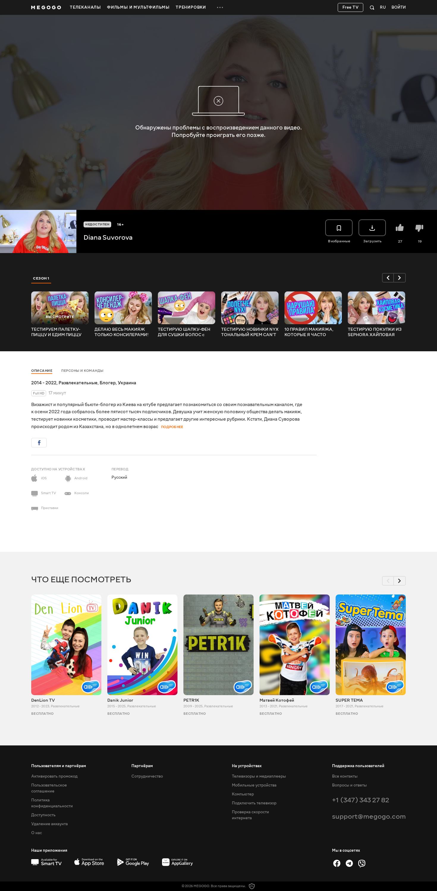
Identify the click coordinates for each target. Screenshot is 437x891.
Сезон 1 (41, 278)
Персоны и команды (82, 371)
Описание (41, 371)
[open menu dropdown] (220, 7)
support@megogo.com (369, 816)
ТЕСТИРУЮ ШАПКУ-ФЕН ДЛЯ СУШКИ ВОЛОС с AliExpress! (184, 332)
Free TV (350, 7)
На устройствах (247, 766)
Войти (399, 7)
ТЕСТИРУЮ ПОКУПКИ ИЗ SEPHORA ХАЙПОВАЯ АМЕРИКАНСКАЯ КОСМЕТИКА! (375, 332)
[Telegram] (349, 863)
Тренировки (191, 7)
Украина (127, 383)
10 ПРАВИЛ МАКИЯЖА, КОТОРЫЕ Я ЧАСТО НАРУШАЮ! (309, 332)
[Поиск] (372, 7)
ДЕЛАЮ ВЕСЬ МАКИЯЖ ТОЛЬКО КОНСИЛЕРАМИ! (122, 332)
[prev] (388, 278)
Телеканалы (85, 7)
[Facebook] (337, 863)
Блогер (108, 383)
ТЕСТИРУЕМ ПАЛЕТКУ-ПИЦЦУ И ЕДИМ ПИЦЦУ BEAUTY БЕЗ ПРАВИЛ (56, 332)
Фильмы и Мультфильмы (138, 7)
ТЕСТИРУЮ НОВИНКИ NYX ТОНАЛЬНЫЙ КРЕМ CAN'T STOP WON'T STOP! (250, 332)
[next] (400, 278)
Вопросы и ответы (349, 785)
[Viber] (362, 863)
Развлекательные (78, 383)
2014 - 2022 (43, 383)
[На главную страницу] (46, 7)
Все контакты (345, 776)
